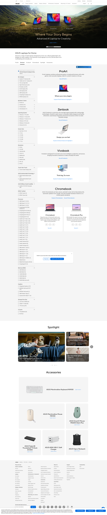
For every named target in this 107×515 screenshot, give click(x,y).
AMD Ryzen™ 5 (21, 251)
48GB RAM (20, 277)
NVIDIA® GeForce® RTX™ (23, 288)
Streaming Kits (43, 487)
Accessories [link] (50, 62)
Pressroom (56, 474)
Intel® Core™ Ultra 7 (22, 220)
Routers (29, 496)
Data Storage (30, 487)
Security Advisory (70, 476)
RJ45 (19, 313)
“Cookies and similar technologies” (38, 513)
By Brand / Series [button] (22, 100)
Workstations (30, 470)
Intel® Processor (21, 245)
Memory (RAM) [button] (22, 268)
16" (19, 139)
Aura (55, 496)
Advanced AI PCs (57, 485)
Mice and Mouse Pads (45, 483)
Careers (55, 468)
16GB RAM (20, 273)
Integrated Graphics (22, 285)
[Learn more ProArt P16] (53, 48)
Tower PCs (17, 498)
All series (30, 462)
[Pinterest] (60, 507)
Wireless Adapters (31, 500)
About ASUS (56, 466)
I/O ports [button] (20, 309)
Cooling (29, 481)
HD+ (19, 161)
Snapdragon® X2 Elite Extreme (25, 207)
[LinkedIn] (56, 507)
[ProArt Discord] (72, 507)
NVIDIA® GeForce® (22, 291)
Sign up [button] (33, 507)
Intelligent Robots (44, 470)
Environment (89, 1)
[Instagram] (40, 507)
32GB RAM (20, 275)
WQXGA (20, 155)
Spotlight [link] (42, 62)
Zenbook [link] (22, 62)
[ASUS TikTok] (64, 507)
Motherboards (30, 476)
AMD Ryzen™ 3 (21, 249)
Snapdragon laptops (22, 94)
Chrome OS (20, 124)
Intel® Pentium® (21, 241)
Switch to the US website (57, 258)
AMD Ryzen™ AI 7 (22, 203)
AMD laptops (21, 92)
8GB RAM (20, 271)
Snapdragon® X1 (22, 216)
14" (19, 134)
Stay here (46, 258)
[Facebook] (48, 507)
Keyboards (43, 481)
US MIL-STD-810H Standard (24, 185)
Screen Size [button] (21, 129)
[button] (79, 1)
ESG (80, 466)
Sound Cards (30, 492)
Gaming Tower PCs (18, 500)
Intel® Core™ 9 (21, 239)
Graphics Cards (31, 477)
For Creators (17, 479)
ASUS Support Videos (71, 477)
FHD (19, 157)
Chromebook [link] (35, 62)
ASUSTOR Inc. (56, 476)
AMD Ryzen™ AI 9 (22, 200)
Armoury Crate (56, 494)
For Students (17, 481)
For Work (17, 478)
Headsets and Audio (44, 485)
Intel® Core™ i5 (21, 226)
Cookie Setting (80, 510)
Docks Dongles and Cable (45, 494)
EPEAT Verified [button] (21, 191)
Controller (43, 498)
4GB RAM (20, 269)
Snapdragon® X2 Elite (23, 210)
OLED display (21, 88)
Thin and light (21, 82)
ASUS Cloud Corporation (58, 477)
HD (18, 163)
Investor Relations (57, 472)
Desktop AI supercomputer (46, 474)
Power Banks (43, 496)
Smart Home (43, 477)
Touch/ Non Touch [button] (22, 167)
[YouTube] (44, 507)
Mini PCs (29, 468)
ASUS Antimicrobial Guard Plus (25, 178)
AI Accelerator (30, 491)
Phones (16, 468)
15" (19, 136)
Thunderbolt (20, 311)
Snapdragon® (21, 263)
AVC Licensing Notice (58, 491)
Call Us (68, 474)
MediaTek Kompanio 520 (23, 261)
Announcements (57, 470)
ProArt (19, 102)
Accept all (101, 510)
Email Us (68, 472)
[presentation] (18, 71)
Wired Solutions (44, 466)
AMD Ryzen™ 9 (21, 255)
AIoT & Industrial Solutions (45, 472)
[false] (53, 34)
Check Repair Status (70, 466)
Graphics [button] (20, 284)
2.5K (19, 153)
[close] (71, 253)
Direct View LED (18, 491)
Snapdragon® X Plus (22, 214)
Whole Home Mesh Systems (33, 498)
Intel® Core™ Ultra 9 (22, 222)
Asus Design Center (57, 487)
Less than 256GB (22, 301)
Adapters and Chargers (45, 492)
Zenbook (20, 104)
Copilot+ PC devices (22, 78)
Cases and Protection (45, 491)
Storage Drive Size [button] (22, 299)
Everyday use (21, 86)
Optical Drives (30, 485)
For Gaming (17, 483)
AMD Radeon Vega (22, 293)
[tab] (48, 46)
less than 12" (21, 130)
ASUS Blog (56, 492)
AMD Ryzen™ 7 (21, 253)
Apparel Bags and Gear (45, 489)
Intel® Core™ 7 (21, 237)
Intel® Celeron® (21, 243)
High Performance (22, 84)
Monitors (17, 489)
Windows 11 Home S (22, 118)
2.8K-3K (19, 151)
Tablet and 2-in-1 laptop (23, 80)
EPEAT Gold (20, 192)
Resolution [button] (20, 145)
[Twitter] (52, 507)
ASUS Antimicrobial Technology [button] (26, 173)
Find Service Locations (71, 468)
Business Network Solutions (46, 468)
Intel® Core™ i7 (21, 228)
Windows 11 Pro (21, 114)
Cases (29, 479)
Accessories (17, 472)
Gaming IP (43, 502)
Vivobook (20, 106)
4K (18, 147)
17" (19, 141)
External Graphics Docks (32, 489)
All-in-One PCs (18, 496)
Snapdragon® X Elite (22, 212)
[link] (17, 3)
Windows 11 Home (22, 116)
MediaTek (20, 259)
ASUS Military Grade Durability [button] (25, 184)
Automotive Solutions (58, 489)
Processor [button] (20, 199)
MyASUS (68, 479)
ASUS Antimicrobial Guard (24, 175)
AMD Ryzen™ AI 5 (22, 205)
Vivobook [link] (28, 62)
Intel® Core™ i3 (21, 224)
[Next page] (56, 365)
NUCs (29, 466)
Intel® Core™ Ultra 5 (22, 218)
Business (83, 1)
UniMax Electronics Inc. (58, 479)
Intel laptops (20, 90)
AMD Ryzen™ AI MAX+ (23, 257)
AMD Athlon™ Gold (22, 247)
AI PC (55, 483)
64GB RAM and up (22, 280)
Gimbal (42, 500)
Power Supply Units (31, 483)
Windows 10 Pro (21, 120)
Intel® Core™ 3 (21, 233)
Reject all (90, 510)
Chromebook (21, 108)
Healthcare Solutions (19, 470)
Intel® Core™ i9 (21, 230)
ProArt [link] (17, 62)
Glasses (16, 492)
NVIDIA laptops (21, 96)
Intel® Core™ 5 (21, 235)
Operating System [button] (22, 112)
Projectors (17, 494)
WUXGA (19, 159)
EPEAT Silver (21, 195)
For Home (17, 476)
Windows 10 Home (22, 122)
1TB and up (20, 305)
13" (19, 132)
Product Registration (70, 470)
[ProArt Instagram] (68, 507)
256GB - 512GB (21, 303)
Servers (42, 476)
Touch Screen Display (23, 169)
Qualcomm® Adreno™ (23, 295)
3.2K (19, 149)
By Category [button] (21, 77)
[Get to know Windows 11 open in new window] (84, 67)
